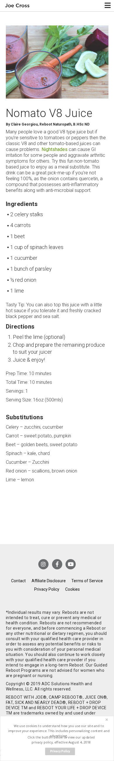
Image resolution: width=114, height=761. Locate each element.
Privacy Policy (46, 589)
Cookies (72, 589)
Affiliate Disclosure (49, 580)
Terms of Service (87, 580)
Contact (18, 580)
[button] (58, 730)
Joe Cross (17, 5)
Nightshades (55, 149)
